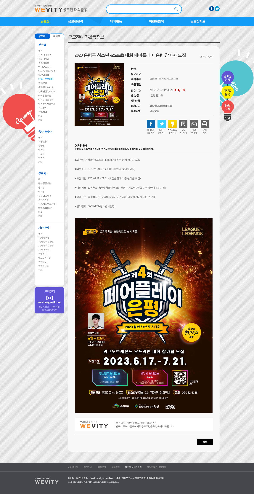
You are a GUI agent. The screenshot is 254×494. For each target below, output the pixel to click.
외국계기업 (43, 199)
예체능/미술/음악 (45, 99)
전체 (40, 50)
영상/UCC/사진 (44, 67)
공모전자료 (197, 21)
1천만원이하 (43, 249)
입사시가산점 (44, 258)
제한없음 (42, 141)
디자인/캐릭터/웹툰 (46, 71)
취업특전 (42, 254)
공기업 (41, 187)
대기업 (41, 191)
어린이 (41, 158)
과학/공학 (42, 83)
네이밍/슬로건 (44, 95)
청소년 (41, 153)
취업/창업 (42, 112)
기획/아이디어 (44, 54)
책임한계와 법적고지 (156, 467)
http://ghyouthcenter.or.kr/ (160, 105)
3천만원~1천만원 (46, 245)
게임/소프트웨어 (45, 79)
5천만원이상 (43, 237)
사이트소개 (73, 467)
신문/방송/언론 (44, 195)
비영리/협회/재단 (45, 208)
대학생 (41, 149)
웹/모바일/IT (43, 75)
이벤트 (56, 36)
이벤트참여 (156, 21)
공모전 (45, 21)
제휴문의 (102, 467)
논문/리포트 (43, 62)
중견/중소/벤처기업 (46, 204)
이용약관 (115, 467)
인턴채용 (42, 262)
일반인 (41, 145)
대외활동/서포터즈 (46, 103)
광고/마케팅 (43, 58)
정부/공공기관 (44, 183)
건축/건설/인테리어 (46, 91)
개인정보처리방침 (133, 467)
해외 (40, 116)
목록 (204, 441)
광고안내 (88, 467)
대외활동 (116, 21)
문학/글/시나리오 (45, 87)
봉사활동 (42, 107)
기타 (40, 120)
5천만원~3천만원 (46, 241)
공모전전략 (75, 21)
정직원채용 (43, 266)
